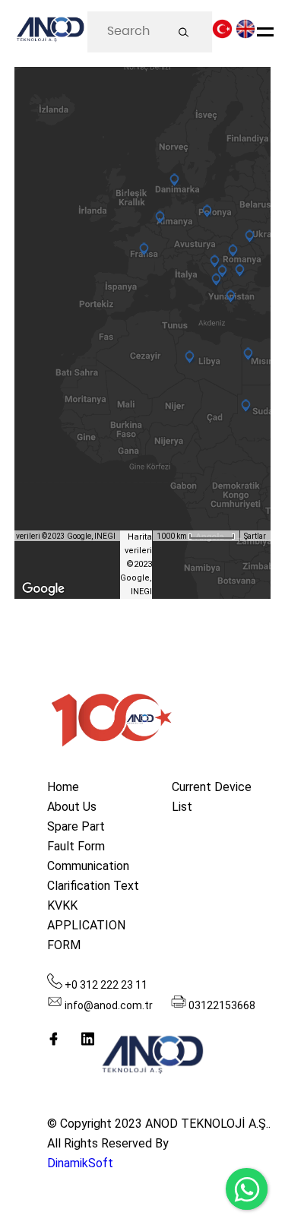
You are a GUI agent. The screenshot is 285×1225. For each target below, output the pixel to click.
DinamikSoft (80, 1163)
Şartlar (255, 536)
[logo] (49, 32)
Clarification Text (93, 885)
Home (63, 787)
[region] (142, 333)
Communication (88, 866)
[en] (246, 32)
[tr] (222, 32)
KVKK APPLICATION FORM (86, 925)
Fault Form (76, 846)
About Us (72, 806)
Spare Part (76, 826)
